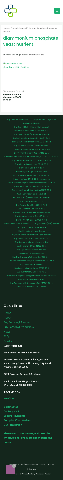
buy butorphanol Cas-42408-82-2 (31, 246)
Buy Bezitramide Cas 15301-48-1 (32, 279)
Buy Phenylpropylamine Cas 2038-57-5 (31, 186)
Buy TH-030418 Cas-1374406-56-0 (31, 220)
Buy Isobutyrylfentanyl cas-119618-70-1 (32, 268)
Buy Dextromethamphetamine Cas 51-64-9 (32, 138)
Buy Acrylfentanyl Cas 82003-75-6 (31, 205)
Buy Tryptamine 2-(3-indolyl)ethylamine (31, 134)
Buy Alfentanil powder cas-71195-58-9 (31, 164)
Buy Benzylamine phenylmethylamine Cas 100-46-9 (31, 183)
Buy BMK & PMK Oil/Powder (45, 119)
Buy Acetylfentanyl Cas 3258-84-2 (31, 171)
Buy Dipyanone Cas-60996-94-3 (31, 249)
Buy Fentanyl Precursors (17, 119)
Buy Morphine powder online (31, 253)
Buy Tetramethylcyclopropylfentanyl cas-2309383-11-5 (31, 276)
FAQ (6, 336)
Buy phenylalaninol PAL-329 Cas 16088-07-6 (31, 175)
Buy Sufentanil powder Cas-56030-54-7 (31, 145)
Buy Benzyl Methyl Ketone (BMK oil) (31, 194)
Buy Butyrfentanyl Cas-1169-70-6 (31, 272)
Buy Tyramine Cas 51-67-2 (31, 201)
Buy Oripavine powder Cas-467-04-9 (31, 216)
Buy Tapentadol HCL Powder (32, 264)
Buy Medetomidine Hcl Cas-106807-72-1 (31, 238)
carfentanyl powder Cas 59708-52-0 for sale (31, 142)
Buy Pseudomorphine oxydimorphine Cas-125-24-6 (31, 261)
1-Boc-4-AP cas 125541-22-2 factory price (31, 179)
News (7, 331)
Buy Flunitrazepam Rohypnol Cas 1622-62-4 (31, 257)
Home (6, 28)
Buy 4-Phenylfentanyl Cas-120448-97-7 (31, 153)
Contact (9, 341)
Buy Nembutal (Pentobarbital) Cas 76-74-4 (31, 197)
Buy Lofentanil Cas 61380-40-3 (31, 209)
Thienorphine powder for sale (16, 223)
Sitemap (31, 469)
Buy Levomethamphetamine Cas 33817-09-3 (31, 190)
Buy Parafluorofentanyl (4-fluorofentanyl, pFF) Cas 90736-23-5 (31, 157)
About (7, 317)
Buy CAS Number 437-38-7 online (31, 287)
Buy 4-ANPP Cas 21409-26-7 (31, 168)
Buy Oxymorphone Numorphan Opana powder (31, 235)
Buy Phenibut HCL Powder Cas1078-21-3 (31, 131)
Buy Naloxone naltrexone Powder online (31, 242)
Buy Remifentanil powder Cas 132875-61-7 (31, 212)
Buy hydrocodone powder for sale (31, 227)
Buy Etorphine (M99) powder (47, 223)
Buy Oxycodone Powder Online (31, 231)
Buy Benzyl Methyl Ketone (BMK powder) (31, 127)
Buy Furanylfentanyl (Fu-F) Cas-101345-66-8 (31, 160)
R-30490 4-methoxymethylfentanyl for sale (31, 149)
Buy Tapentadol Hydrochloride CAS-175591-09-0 (31, 283)
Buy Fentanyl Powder (31, 123)
